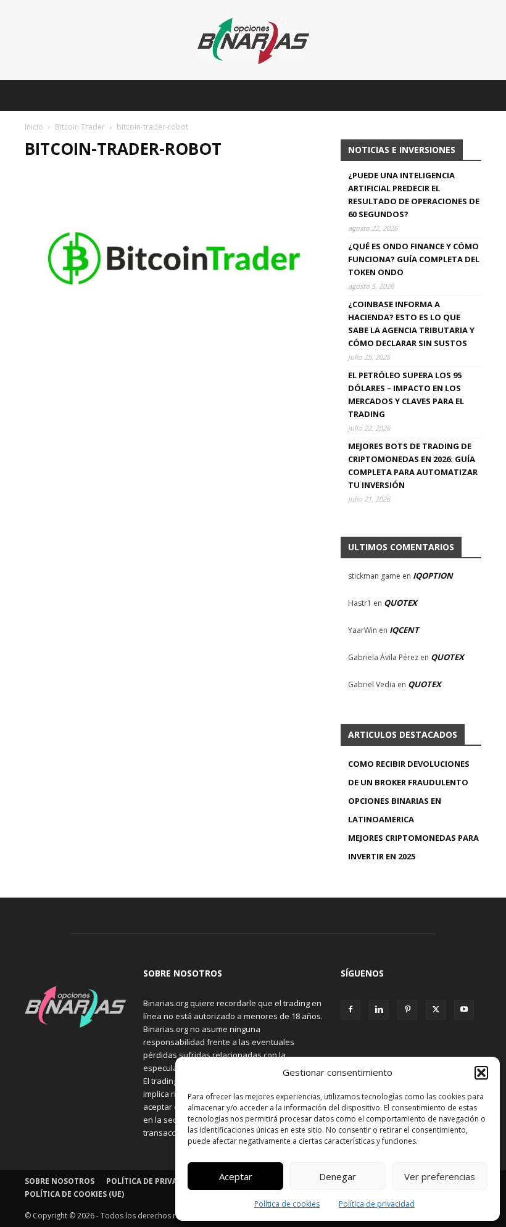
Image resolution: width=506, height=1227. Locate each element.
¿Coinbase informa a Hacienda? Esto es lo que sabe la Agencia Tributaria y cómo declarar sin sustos (411, 324)
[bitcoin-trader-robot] (174, 335)
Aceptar (235, 1176)
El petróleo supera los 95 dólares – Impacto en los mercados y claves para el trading (406, 394)
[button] (481, 1073)
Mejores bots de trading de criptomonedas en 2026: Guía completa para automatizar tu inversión (413, 465)
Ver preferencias (439, 1176)
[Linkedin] (379, 1010)
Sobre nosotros (59, 1181)
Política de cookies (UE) (74, 1194)
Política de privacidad (377, 1204)
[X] (436, 1010)
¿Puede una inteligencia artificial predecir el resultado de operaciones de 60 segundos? (413, 195)
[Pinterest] (407, 1010)
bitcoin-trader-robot (123, 149)
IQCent (404, 629)
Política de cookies (287, 1204)
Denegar (337, 1176)
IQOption (433, 575)
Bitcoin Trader (80, 127)
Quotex (400, 602)
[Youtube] (464, 1010)
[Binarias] (253, 41)
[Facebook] (350, 1010)
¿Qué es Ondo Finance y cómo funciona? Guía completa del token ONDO (413, 259)
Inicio (34, 127)
